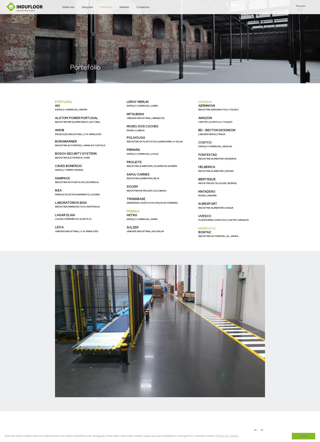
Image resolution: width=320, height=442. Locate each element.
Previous (71, 331)
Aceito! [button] (304, 436)
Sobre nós (68, 7)
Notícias (124, 7)
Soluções (87, 7)
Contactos (142, 7)
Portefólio (106, 7)
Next (248, 331)
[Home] (25, 7)
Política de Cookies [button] (227, 436)
